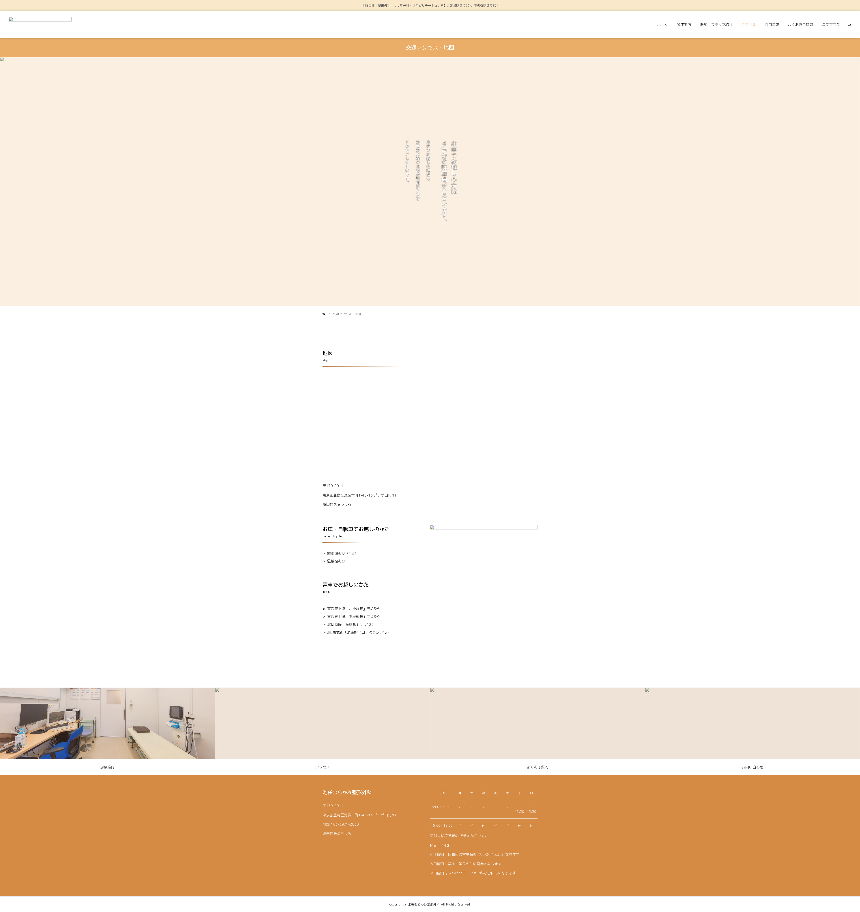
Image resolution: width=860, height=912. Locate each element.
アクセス (748, 24)
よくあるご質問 (800, 24)
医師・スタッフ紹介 (716, 24)
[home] (323, 314)
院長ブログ (831, 24)
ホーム (662, 24)
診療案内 (684, 24)
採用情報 (772, 24)
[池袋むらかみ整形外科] (40, 24)
